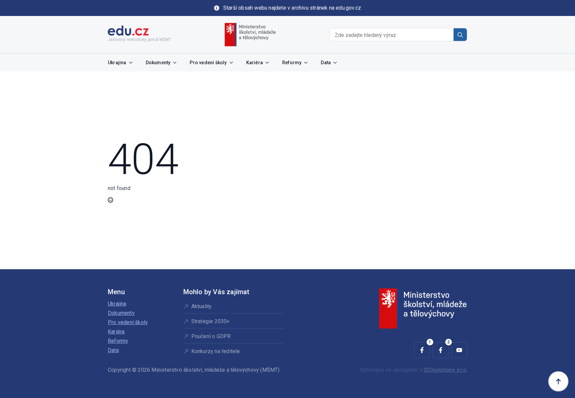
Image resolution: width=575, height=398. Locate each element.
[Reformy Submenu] (307, 63)
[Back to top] (558, 381)
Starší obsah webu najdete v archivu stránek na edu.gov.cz (292, 8)
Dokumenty (158, 62)
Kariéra (254, 62)
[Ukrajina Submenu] (132, 63)
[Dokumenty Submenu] (176, 63)
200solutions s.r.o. (445, 370)
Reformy (291, 62)
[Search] (460, 35)
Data (326, 62)
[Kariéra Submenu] (269, 63)
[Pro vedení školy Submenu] (233, 63)
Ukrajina (117, 62)
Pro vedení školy (208, 62)
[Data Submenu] (337, 63)
